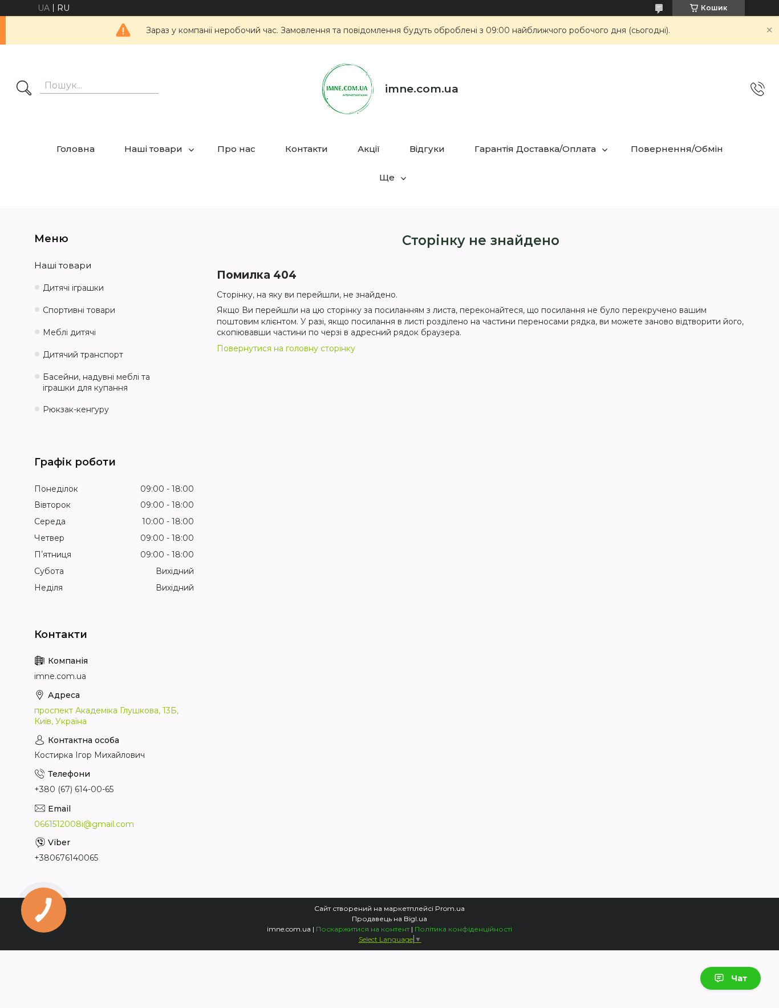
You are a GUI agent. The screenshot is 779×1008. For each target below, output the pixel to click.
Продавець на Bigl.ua (389, 918)
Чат (739, 978)
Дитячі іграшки (73, 288)
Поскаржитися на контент (362, 929)
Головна (75, 148)
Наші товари (153, 148)
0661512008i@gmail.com (84, 824)
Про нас (236, 148)
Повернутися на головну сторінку (286, 348)
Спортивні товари (79, 310)
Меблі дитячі (69, 332)
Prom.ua (450, 908)
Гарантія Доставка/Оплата (535, 148)
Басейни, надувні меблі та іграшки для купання (96, 382)
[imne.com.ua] (347, 89)
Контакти (306, 148)
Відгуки (427, 148)
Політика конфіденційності (463, 929)
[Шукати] (23, 89)
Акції (369, 148)
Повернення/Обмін (677, 148)
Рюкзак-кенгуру (76, 409)
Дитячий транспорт (83, 355)
